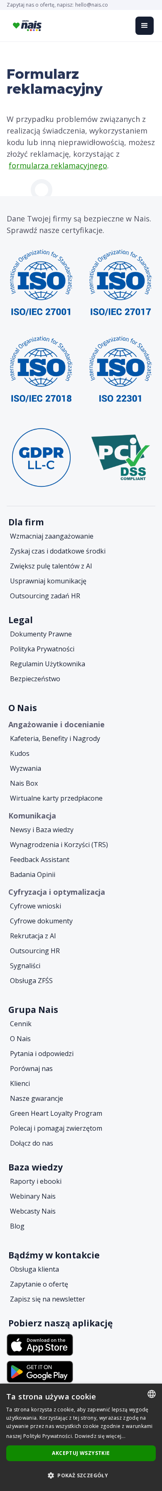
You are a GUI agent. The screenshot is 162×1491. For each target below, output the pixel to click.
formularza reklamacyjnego (58, 165)
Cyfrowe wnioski (35, 906)
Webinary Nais (33, 1196)
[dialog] (81, 1437)
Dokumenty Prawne (41, 634)
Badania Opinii (32, 874)
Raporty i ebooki (35, 1181)
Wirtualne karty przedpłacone (56, 798)
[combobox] (151, 1394)
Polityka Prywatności (42, 648)
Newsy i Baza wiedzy (42, 829)
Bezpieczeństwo (35, 678)
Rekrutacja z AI (33, 935)
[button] (144, 26)
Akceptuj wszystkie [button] (81, 1453)
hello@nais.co (91, 5)
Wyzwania (25, 768)
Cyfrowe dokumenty (41, 920)
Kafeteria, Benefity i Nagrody (55, 738)
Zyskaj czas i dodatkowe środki (58, 551)
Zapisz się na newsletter (47, 1299)
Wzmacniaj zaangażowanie (51, 536)
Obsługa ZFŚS (31, 980)
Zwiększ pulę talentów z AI (51, 566)
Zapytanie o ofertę (39, 1284)
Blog (17, 1226)
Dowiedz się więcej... (100, 1436)
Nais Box (24, 783)
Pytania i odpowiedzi (42, 1053)
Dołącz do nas (31, 1143)
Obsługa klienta (34, 1269)
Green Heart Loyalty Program (56, 1113)
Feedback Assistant (39, 859)
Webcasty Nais (33, 1211)
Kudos (19, 753)
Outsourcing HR (35, 950)
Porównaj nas (31, 1068)
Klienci (20, 1083)
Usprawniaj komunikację (48, 580)
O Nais (20, 1038)
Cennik (21, 1023)
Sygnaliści (25, 965)
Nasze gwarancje (36, 1098)
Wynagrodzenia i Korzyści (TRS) (59, 844)
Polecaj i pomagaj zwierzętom (56, 1128)
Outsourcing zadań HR (45, 595)
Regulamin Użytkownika (47, 663)
